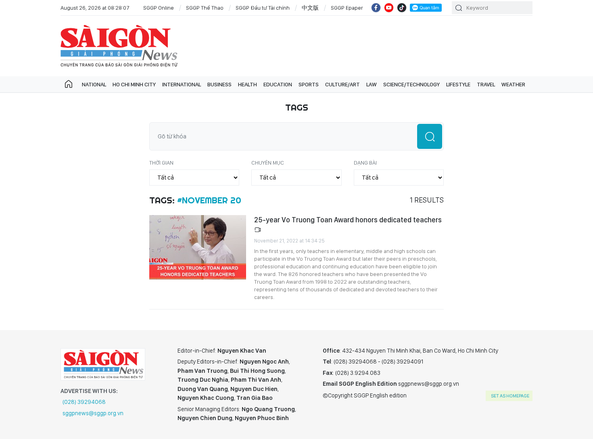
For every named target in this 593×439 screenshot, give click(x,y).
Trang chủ (69, 84)
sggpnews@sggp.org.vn (93, 413)
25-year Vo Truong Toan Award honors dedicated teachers (348, 219)
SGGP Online (158, 7)
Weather (513, 84)
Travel (486, 84)
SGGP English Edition (119, 46)
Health (247, 84)
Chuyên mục (267, 162)
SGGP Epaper (347, 7)
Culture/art (342, 84)
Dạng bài (365, 162)
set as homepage (510, 396)
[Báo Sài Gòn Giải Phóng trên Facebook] (376, 8)
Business (219, 84)
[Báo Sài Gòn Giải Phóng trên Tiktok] (402, 8)
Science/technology (411, 84)
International (181, 84)
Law (371, 84)
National (94, 84)
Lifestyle (458, 84)
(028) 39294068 (84, 402)
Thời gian (161, 162)
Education (277, 84)
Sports (309, 84)
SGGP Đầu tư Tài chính (263, 7)
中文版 (310, 7)
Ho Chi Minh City (134, 84)
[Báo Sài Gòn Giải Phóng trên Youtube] (389, 8)
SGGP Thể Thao (204, 7)
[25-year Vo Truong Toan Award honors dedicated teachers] (197, 247)
